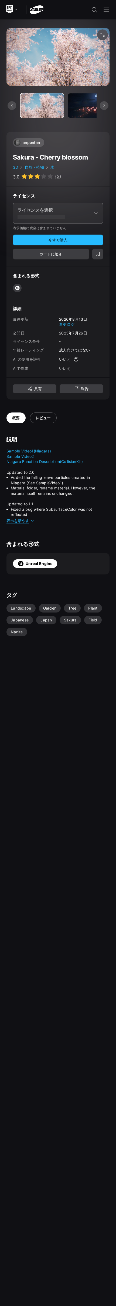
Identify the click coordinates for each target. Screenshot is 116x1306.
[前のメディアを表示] (12, 105)
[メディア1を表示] (89, 105)
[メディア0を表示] (42, 105)
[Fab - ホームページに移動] (36, 9)
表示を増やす (17, 520)
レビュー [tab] (43, 417)
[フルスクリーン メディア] (102, 34)
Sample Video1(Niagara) (28, 451)
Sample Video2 (20, 456)
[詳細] (76, 359)
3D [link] (15, 167)
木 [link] (52, 167)
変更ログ (66, 324)
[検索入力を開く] (94, 9)
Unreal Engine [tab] (39, 563)
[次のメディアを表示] (104, 105)
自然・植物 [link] (34, 167)
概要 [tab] (16, 417)
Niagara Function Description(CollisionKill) (44, 461)
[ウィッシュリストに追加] (97, 254)
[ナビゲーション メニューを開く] (106, 9)
